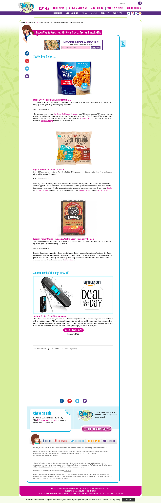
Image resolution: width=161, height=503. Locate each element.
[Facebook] (128, 13)
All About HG (72, 13)
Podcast (105, 13)
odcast (107, 488)
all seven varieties (86, 118)
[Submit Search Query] (140, 3)
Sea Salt (110, 188)
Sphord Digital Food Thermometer (49, 316)
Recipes (44, 8)
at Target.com (69, 260)
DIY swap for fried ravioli (47, 420)
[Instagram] (140, 13)
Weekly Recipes (115, 8)
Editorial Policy (63, 493)
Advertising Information (81, 493)
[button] (96, 429)
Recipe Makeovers (78, 8)
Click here (52, 478)
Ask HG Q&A (97, 8)
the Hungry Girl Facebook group (65, 114)
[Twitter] (136, 13)
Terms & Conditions (115, 493)
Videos (94, 13)
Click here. (67, 471)
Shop (84, 13)
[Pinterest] (132, 13)
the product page (47, 121)
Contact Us (118, 13)
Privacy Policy (99, 493)
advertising (48, 455)
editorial (39, 455)
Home (52, 493)
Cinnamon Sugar (42, 190)
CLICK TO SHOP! (73, 330)
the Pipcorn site (102, 190)
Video (99, 488)
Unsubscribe (43, 493)
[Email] (27, 76)
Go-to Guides (85, 488)
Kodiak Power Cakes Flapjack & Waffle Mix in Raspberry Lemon (63, 239)
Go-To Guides (134, 8)
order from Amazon (85, 190)
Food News (59, 8)
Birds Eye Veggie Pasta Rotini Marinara (52, 100)
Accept (128, 499)
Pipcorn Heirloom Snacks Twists (48, 169)
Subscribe (57, 13)
